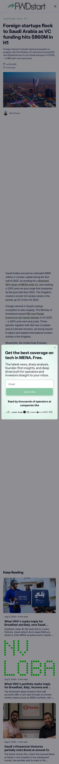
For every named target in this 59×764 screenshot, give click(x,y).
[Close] (54, 347)
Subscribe (29, 392)
